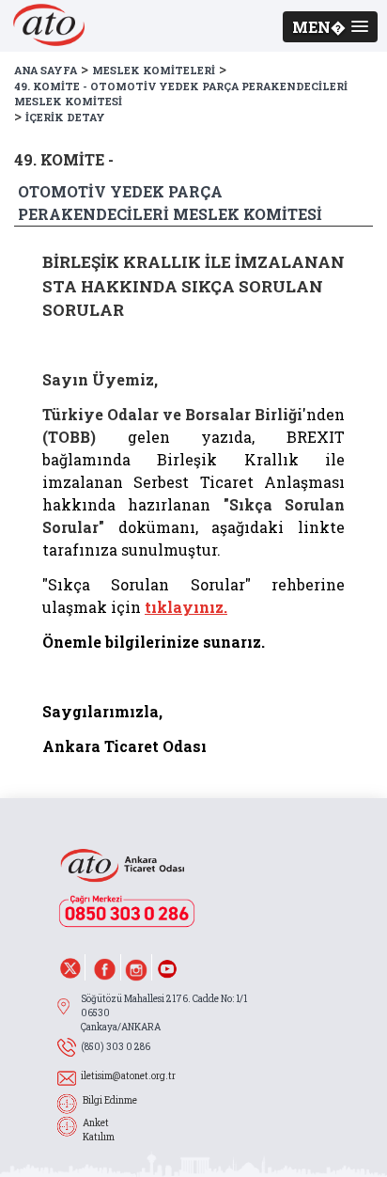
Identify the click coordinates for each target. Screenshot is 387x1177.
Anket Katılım (99, 1130)
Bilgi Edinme (110, 1100)
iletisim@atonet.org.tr (128, 1076)
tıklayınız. (186, 607)
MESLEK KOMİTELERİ (153, 70)
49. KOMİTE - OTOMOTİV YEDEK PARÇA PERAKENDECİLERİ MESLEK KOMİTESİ (181, 94)
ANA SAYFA (45, 70)
